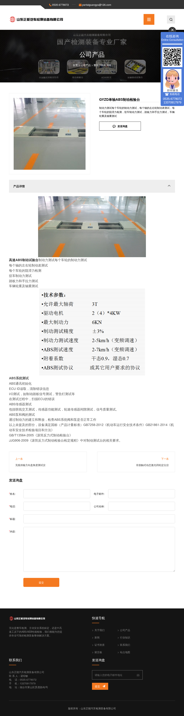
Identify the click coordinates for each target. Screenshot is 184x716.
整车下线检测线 (102, 65)
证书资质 (100, 645)
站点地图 (125, 652)
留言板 (98, 652)
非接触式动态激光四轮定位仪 (152, 465)
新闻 (97, 637)
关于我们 (100, 630)
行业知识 (125, 637)
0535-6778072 (60, 4)
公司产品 (86, 65)
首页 (75, 65)
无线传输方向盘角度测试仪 (30, 465)
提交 (41, 582)
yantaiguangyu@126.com (96, 4)
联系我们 (125, 645)
